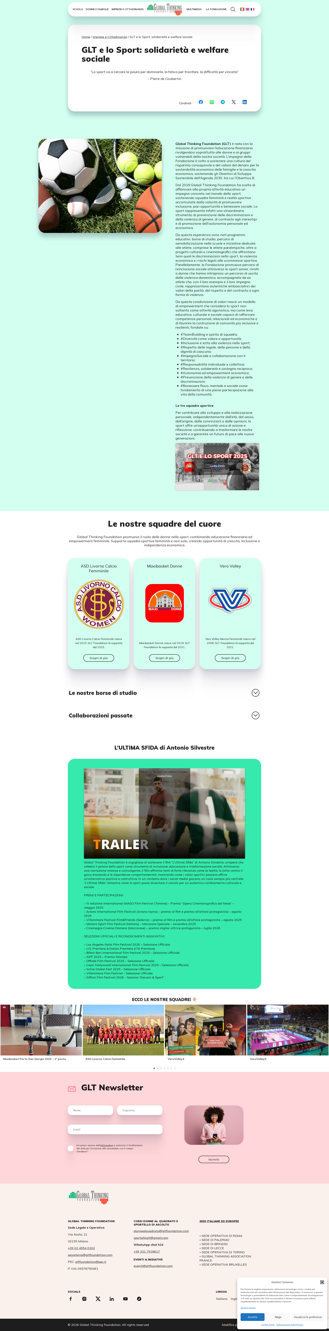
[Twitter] (233, 102)
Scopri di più (99, 658)
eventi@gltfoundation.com (153, 1266)
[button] (322, 1282)
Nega (278, 1317)
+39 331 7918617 (147, 1251)
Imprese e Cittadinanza (110, 37)
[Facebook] (201, 102)
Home (86, 37)
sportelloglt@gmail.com (151, 1238)
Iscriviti (214, 1159)
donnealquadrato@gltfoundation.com (161, 1231)
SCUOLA (78, 9)
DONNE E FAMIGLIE (97, 9)
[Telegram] (223, 102)
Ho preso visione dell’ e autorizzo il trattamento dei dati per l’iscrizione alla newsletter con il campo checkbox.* (109, 1148)
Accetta (252, 1317)
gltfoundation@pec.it (90, 1262)
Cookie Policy (268, 1324)
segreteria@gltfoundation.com (90, 1255)
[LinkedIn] (244, 102)
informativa (106, 1145)
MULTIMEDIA (194, 9)
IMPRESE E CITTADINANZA (128, 9)
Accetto (217, 471)
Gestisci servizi (248, 1307)
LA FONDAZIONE (216, 9)
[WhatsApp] (212, 102)
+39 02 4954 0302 (81, 1248)
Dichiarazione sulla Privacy (289, 1324)
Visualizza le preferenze (308, 1317)
